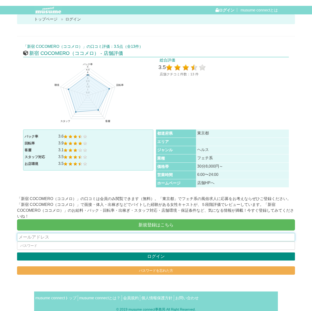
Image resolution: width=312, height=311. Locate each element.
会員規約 (131, 298)
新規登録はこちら (156, 224)
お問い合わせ (187, 298)
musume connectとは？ (99, 298)
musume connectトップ (56, 298)
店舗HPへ (205, 183)
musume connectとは (259, 10)
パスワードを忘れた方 (156, 270)
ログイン (226, 10)
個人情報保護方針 (157, 298)
